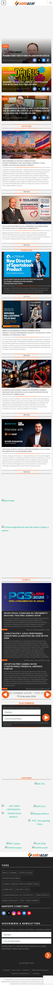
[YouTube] (29, 913)
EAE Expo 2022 (22, 889)
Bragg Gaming (10, 873)
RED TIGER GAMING (29, 900)
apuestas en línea (11, 878)
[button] (50, 2)
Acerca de (16, 970)
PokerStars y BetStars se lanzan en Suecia (26, 55)
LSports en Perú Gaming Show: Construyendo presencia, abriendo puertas (23, 666)
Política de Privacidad (40, 970)
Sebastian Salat (10, 900)
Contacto (36, 973)
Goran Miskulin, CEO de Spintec (18, 895)
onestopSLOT (42, 895)
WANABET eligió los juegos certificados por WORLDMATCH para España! (25, 83)
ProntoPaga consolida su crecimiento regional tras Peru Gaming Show (26, 614)
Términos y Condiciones (20, 973)
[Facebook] (4, 913)
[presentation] (5, 695)
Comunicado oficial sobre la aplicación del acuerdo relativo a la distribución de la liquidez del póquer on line (26, 111)
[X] (9, 913)
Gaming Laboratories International (21, 884)
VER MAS (26, 192)
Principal (6, 970)
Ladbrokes (8, 889)
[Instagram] (14, 913)
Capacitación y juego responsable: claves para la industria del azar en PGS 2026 (26, 636)
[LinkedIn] (24, 913)
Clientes (26, 970)
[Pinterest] (19, 913)
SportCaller (26, 873)
